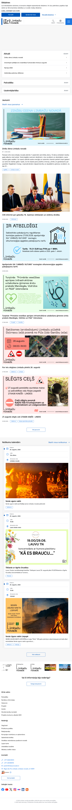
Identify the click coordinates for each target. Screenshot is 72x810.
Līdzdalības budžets (7, 746)
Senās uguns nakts (13, 501)
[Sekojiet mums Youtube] (6, 789)
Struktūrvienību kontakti (9, 712)
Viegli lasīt (4, 725)
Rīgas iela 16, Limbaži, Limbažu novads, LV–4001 (19, 769)
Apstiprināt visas (31, 15)
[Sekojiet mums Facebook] (2, 789)
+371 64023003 (9, 760)
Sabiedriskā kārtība (7, 737)
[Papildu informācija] (10, 772)
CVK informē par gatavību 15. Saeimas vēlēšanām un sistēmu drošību (31, 215)
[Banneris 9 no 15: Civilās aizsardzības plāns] (50, 667)
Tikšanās (9, 576)
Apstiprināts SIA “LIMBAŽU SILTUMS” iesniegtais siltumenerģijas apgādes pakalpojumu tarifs (32, 265)
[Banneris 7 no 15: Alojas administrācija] (21, 667)
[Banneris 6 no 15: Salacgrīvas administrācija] (7, 667)
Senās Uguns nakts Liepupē (17, 636)
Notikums (9, 507)
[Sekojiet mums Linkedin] (23, 789)
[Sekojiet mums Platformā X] (10, 789)
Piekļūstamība (5, 731)
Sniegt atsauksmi (36, 684)
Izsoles (3, 709)
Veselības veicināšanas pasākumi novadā (14, 740)
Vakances (4, 703)
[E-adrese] (5, 772)
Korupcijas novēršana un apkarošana (13, 734)
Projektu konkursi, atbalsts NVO (11, 715)
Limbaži (21, 371)
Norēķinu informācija (8, 700)
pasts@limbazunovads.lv (11, 766)
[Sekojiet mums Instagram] (15, 789)
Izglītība (5, 169)
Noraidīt (10, 15)
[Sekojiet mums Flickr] (19, 789)
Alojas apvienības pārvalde (26, 421)
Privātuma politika (7, 728)
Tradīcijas (17, 644)
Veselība (20, 322)
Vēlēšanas (13, 219)
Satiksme (13, 371)
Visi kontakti (11, 778)
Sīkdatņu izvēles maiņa (8, 749)
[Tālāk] (68, 667)
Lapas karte (5, 743)
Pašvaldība (4, 697)
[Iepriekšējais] (3, 667)
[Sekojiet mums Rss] (27, 789)
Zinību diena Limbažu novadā (14, 149)
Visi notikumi (36, 654)
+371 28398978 (9, 763)
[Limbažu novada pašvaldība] (13, 21)
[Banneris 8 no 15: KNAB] (36, 667)
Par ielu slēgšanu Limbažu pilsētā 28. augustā (21, 367)
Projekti (13, 322)
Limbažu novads (15, 169)
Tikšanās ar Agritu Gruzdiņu (17, 567)
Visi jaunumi (36, 430)
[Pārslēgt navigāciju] (68, 21)
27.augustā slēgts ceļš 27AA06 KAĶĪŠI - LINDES (21, 417)
